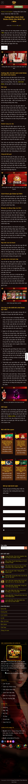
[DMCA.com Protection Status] (14, 673)
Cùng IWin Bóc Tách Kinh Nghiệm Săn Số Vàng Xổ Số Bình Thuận (16, 557)
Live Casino (9, 11)
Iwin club (3, 661)
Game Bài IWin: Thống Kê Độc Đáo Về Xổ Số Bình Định (16, 596)
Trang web (6, 523)
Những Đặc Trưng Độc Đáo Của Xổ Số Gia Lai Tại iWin (16, 576)
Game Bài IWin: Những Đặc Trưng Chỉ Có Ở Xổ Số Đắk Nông (15, 586)
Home (2, 11)
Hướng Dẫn (4, 612)
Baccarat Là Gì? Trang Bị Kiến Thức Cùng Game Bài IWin (7, 469)
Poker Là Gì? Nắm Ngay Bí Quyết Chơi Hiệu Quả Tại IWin (21, 469)
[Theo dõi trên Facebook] (2, 741)
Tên (4, 508)
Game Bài (3, 609)
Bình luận (6, 495)
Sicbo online (11, 416)
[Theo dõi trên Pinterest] (8, 741)
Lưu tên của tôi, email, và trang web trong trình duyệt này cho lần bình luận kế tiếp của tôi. (13, 533)
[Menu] (2, 2)
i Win (2, 33)
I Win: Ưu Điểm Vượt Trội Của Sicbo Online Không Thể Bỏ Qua (21, 444)
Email (5, 515)
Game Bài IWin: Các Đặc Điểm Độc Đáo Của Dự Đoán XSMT (15, 600)
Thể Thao (3, 627)
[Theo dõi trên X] (5, 741)
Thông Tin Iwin (5, 630)
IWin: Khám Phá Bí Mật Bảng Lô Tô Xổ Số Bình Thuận (16, 561)
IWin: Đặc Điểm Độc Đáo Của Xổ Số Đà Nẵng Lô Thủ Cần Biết (15, 591)
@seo (20, 25)
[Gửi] (25, 547)
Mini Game (4, 624)
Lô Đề (2, 618)
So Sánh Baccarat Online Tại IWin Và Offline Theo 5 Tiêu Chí (7, 443)
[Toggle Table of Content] (4, 47)
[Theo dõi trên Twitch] (13, 741)
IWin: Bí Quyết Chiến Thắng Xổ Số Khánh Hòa (14, 571)
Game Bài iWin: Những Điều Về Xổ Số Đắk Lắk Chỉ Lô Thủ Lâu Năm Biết (15, 581)
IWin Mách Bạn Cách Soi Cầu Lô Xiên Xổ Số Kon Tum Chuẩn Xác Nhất (15, 566)
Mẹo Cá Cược (5, 621)
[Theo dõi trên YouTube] (10, 741)
